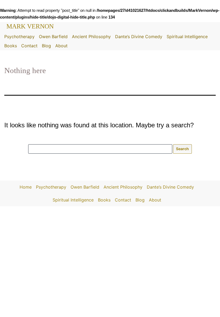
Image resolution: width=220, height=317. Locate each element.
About (61, 45)
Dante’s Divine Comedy (138, 36)
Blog (46, 45)
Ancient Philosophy (91, 36)
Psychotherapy (19, 36)
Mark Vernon (30, 26)
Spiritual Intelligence (187, 36)
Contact (29, 45)
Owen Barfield (53, 36)
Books (10, 45)
